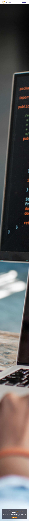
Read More (14, 517)
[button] (2, 260)
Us (24, 2)
